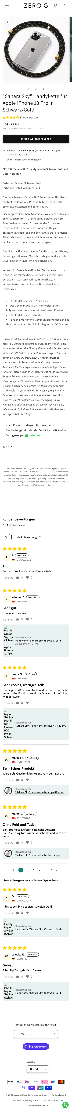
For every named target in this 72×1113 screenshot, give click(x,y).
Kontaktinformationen (37, 1105)
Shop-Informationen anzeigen (23, 159)
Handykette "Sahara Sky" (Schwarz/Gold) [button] (38, 640)
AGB (37, 1100)
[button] (7, 5)
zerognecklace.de (22, 1095)
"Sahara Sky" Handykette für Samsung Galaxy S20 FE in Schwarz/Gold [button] (36, 855)
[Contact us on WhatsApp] (65, 1105)
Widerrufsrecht (59, 1095)
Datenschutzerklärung (22, 1100)
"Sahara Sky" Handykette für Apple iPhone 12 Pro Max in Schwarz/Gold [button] (40, 792)
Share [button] (9, 446)
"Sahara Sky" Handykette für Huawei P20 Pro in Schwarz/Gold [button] (40, 725)
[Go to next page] (58, 870)
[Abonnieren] (54, 1034)
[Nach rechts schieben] (44, 89)
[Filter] (6, 537)
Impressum (58, 1100)
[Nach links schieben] (28, 89)
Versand (17, 129)
